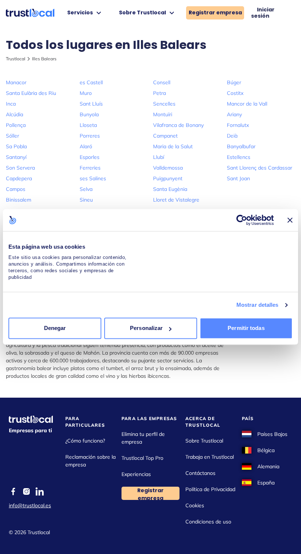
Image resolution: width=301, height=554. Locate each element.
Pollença (16, 125)
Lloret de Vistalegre (176, 199)
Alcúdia (14, 114)
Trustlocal (15, 58)
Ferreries (90, 167)
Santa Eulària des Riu (31, 93)
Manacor (16, 82)
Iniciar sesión (263, 13)
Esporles (89, 157)
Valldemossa (168, 167)
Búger (234, 82)
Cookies (194, 505)
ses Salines (93, 178)
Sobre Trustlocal (204, 440)
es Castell (91, 82)
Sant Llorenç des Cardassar (259, 167)
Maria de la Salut (173, 146)
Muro (86, 93)
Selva (86, 189)
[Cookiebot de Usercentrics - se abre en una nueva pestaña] (242, 219)
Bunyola (89, 114)
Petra (159, 93)
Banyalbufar (241, 146)
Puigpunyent (167, 178)
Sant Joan (238, 178)
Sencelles (164, 103)
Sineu (86, 199)
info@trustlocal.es (30, 505)
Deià (232, 135)
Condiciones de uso (208, 521)
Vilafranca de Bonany (178, 125)
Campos (15, 189)
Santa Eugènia (170, 189)
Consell (161, 82)
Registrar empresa (215, 12)
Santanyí (16, 157)
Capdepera (19, 178)
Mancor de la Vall (247, 103)
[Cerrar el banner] (290, 220)
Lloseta (88, 125)
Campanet (165, 135)
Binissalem (18, 199)
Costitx (235, 93)
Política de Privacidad (210, 489)
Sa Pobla (16, 146)
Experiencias (136, 474)
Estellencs (238, 157)
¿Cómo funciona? (85, 440)
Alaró (86, 146)
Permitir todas (246, 328)
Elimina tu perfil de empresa (143, 438)
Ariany (234, 114)
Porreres (90, 135)
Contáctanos (200, 473)
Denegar (55, 328)
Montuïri (162, 114)
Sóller (12, 135)
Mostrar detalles (257, 305)
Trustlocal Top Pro (142, 458)
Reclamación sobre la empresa (90, 461)
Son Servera (20, 167)
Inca (11, 103)
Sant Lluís (91, 103)
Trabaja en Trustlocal (209, 457)
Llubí (158, 157)
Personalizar (146, 328)
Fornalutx (238, 125)
